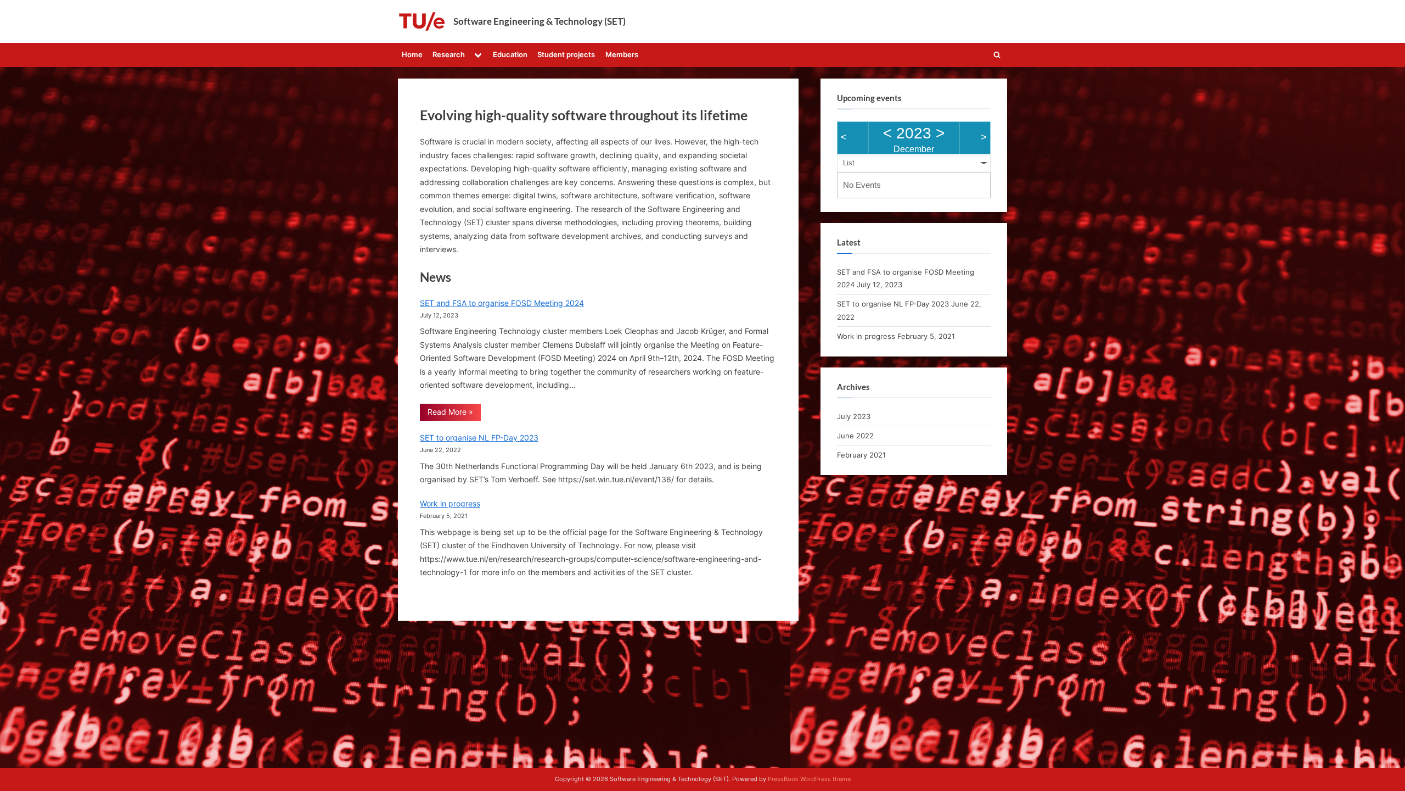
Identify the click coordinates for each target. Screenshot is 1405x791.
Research (448, 54)
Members (621, 54)
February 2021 (861, 454)
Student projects (566, 54)
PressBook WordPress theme (809, 779)
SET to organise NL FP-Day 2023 (479, 437)
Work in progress (450, 503)
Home (412, 54)
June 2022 (855, 435)
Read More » (450, 413)
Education (510, 54)
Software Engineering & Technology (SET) (539, 21)
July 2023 (853, 416)
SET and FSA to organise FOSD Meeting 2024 (502, 303)
